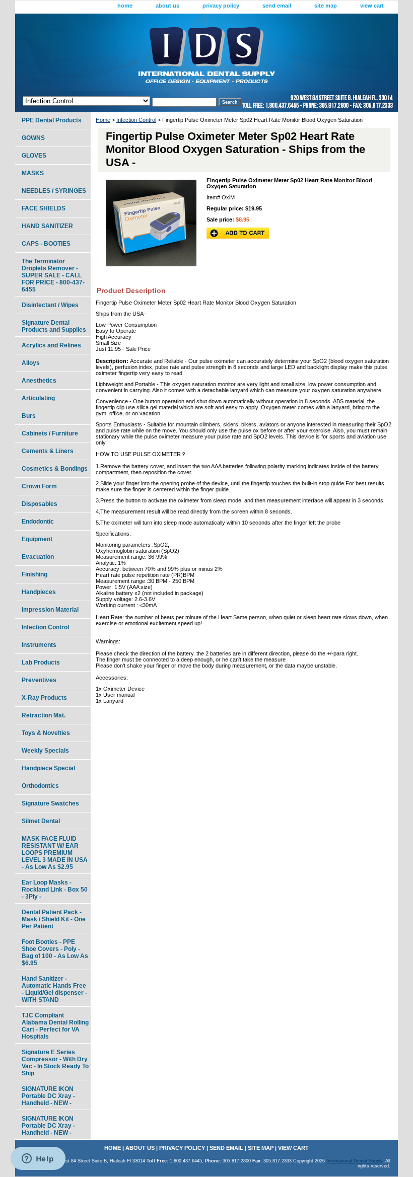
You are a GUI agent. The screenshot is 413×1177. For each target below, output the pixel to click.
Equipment (37, 539)
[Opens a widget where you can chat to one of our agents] (37, 1159)
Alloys (31, 362)
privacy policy (220, 6)
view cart (372, 6)
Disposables (39, 503)
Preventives (39, 680)
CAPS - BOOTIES (46, 243)
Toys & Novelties (46, 733)
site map (325, 6)
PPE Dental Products (52, 120)
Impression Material (50, 609)
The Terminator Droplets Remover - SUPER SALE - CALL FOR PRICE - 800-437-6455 (53, 275)
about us (167, 6)
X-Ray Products (44, 697)
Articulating (38, 398)
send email (276, 6)
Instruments (39, 644)
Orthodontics (40, 785)
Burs (29, 415)
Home (103, 120)
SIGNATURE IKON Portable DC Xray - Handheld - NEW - (48, 1096)
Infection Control (136, 120)
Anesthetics (39, 380)
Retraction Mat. (43, 715)
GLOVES (34, 155)
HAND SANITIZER (47, 226)
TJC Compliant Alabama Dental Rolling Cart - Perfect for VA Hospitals (55, 1026)
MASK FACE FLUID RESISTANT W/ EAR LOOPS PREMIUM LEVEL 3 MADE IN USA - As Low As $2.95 (55, 852)
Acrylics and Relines (51, 345)
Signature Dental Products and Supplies (54, 326)
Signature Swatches (50, 803)
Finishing (34, 574)
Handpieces (39, 592)
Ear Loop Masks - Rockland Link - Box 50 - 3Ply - (55, 889)
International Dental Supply (354, 1160)
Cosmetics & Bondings (55, 468)
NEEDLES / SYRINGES (54, 190)
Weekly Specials (45, 750)
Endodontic (38, 521)
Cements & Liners (48, 451)
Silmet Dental (41, 821)
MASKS (33, 173)
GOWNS (33, 137)
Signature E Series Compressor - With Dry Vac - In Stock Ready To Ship (55, 1063)
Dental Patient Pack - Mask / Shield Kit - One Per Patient (54, 919)
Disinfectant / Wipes (50, 305)
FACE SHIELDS (43, 208)
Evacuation (38, 556)
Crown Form (39, 486)
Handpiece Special (48, 768)
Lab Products (41, 662)
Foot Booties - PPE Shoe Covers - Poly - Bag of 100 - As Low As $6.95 (55, 952)
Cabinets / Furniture (50, 433)
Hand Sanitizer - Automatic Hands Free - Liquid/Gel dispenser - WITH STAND (54, 989)
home (124, 6)
